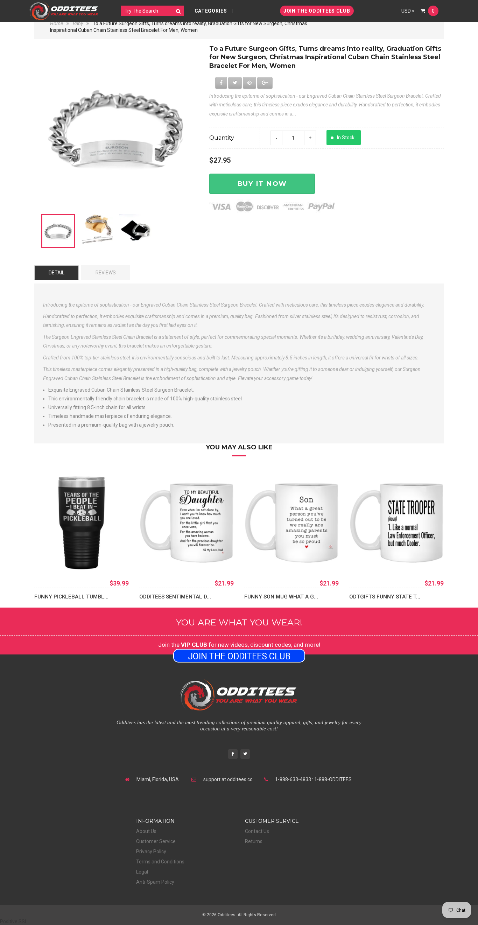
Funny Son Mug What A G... (281, 597)
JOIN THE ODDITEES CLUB (316, 11)
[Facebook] (233, 754)
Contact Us (257, 831)
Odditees (227, 914)
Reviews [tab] (106, 272)
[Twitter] (245, 754)
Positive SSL (13, 921)
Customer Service (156, 841)
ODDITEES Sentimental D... (175, 597)
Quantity (221, 137)
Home (57, 23)
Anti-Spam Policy (155, 882)
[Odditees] (64, 10)
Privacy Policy (151, 851)
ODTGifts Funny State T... (384, 597)
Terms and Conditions (160, 861)
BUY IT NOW (262, 184)
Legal (142, 872)
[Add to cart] (155, 559)
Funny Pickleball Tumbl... (71, 597)
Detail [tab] (56, 272)
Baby (78, 23)
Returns (253, 841)
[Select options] (50, 559)
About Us (146, 831)
